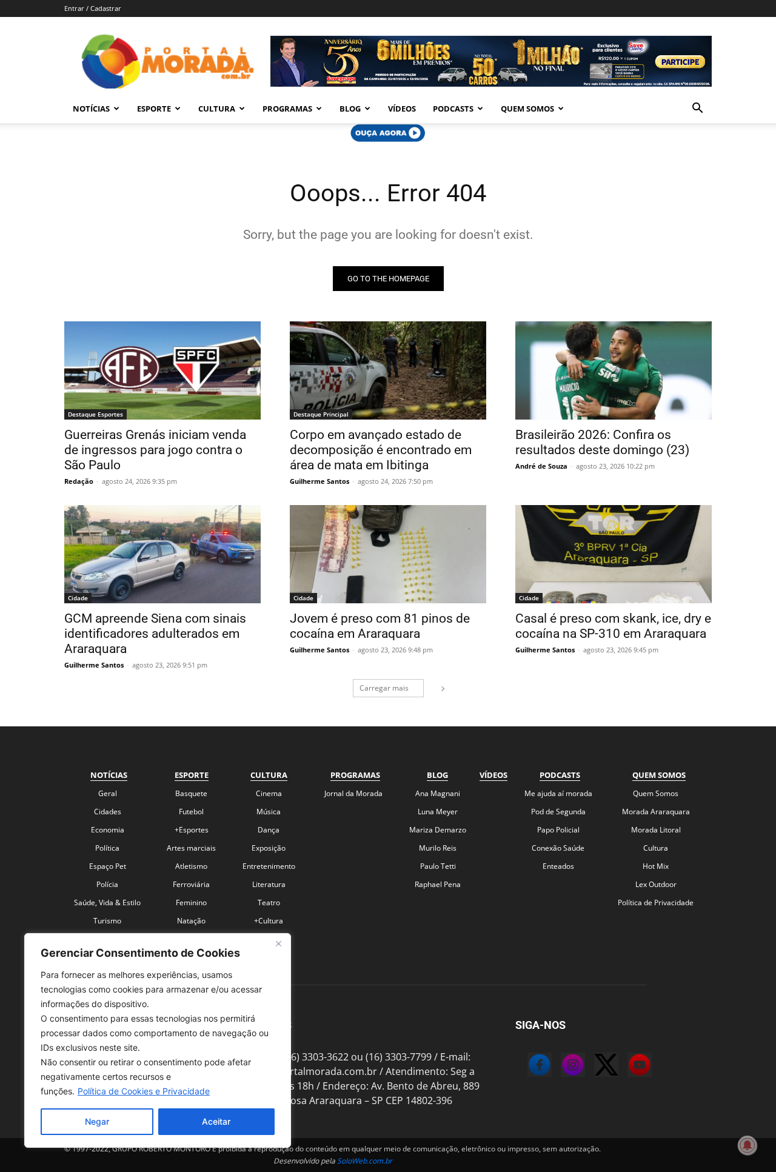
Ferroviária (191, 884)
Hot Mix (656, 866)
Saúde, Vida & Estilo (107, 902)
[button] (697, 109)
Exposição (269, 848)
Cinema (269, 793)
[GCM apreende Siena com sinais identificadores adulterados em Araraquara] (162, 554)
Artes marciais (191, 848)
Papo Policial (558, 830)
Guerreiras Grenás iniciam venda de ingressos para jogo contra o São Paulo (155, 449)
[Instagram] (561, 1066)
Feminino (191, 902)
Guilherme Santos (319, 481)
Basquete (191, 793)
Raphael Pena (438, 884)
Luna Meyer (438, 811)
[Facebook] (527, 1066)
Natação (191, 921)
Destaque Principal (321, 414)
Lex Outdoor (656, 884)
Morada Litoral (656, 830)
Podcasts (453, 108)
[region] (157, 1040)
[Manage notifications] (747, 1145)
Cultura (216, 108)
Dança (268, 830)
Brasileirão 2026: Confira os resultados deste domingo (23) (602, 442)
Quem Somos (527, 108)
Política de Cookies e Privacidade (144, 1091)
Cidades (107, 811)
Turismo (107, 921)
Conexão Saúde (558, 848)
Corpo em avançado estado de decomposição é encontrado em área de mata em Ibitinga (381, 449)
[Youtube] (627, 1066)
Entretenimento (268, 866)
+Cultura (268, 921)
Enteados (558, 866)
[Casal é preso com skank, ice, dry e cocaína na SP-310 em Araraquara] (613, 554)
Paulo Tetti (438, 866)
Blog (350, 108)
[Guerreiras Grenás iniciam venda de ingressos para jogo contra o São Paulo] (162, 370)
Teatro (269, 902)
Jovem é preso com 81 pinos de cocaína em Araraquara (380, 626)
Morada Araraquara (656, 811)
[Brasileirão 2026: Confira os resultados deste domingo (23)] (613, 370)
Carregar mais (384, 688)
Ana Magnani (437, 793)
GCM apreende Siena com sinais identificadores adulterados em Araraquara (155, 633)
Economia (107, 830)
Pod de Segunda (558, 811)
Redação (78, 481)
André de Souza (541, 465)
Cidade (78, 598)
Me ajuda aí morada (558, 793)
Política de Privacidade (656, 902)
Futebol (191, 811)
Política (107, 848)
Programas (287, 108)
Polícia (107, 884)
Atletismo (191, 866)
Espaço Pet (107, 866)
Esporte (154, 108)
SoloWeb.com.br (364, 1161)
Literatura (269, 884)
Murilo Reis (438, 848)
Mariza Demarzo (437, 830)
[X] (594, 1066)
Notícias (91, 108)
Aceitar (216, 1121)
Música (268, 811)
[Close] (278, 943)
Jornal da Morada (353, 793)
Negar (97, 1121)
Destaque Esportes (95, 414)
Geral (107, 793)
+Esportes (192, 830)
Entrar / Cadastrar (92, 8)
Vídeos (402, 108)
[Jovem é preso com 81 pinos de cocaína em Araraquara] (388, 554)
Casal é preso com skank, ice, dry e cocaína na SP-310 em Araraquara (613, 626)
